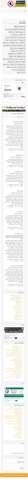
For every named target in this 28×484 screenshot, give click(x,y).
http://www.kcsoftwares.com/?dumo (15, 267)
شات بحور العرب (21, 37)
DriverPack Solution (18, 121)
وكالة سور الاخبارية (17, 372)
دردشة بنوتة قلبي (21, 64)
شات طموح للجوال (12, 53)
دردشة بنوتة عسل (13, 40)
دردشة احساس (18, 308)
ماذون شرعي (18, 428)
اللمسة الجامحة (18, 429)
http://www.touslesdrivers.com (17, 157)
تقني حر (19, 430)
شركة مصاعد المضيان (16, 426)
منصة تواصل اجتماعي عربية (15, 412)
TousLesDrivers (19, 155)
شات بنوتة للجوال (14, 42)
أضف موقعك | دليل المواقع (19, 29)
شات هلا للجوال (12, 56)
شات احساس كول (17, 316)
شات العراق (14, 37)
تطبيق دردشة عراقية (20, 61)
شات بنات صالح (18, 358)
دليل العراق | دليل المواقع (19, 26)
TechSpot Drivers (19, 171)
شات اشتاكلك (18, 365)
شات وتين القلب (17, 410)
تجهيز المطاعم (18, 413)
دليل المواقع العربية (21, 48)
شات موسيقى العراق (20, 31)
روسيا (19, 260)
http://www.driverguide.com (17, 192)
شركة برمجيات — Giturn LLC (15, 408)
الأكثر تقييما (7, 116)
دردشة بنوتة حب (14, 34)
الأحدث (19, 118)
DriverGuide (20, 191)
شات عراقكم (10, 67)
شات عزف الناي (11, 61)
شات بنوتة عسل (8, 29)
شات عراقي (13, 48)
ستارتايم (19, 432)
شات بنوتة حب (18, 311)
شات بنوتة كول (14, 50)
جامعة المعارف (18, 433)
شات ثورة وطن (18, 367)
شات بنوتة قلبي (21, 50)
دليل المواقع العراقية (17, 296)
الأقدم (22, 118)
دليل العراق (14, 45)
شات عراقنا (22, 67)
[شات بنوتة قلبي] (14, 110)
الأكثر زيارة (13, 116)
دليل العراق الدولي (7, 45)
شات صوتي (16, 67)
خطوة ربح (19, 437)
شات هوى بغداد (22, 59)
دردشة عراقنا (18, 318)
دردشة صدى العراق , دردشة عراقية (14, 371)
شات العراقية (6, 59)
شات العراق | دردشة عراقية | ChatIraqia (13, 368)
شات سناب (14, 69)
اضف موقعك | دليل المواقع (15, 360)
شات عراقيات (14, 64)
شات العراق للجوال (21, 56)
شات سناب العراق (21, 72)
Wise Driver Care (18, 233)
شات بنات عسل (18, 305)
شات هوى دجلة (22, 40)
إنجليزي (8, 166)
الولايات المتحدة (16, 150)
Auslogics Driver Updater (17, 265)
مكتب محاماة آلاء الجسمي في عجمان (13, 409)
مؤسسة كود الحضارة (17, 436)
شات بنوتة (8, 37)
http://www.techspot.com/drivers (16, 173)
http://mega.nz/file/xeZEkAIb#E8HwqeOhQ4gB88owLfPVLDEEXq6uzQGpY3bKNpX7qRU (14, 237)
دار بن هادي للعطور (17, 361)
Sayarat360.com (18, 435)
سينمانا (7, 40)
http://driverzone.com (18, 213)
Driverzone (20, 211)
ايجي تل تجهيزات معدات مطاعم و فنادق (13, 416)
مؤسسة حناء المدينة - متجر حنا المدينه (13, 415)
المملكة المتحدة (17, 206)
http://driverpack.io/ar (18, 123)
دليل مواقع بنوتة (18, 301)
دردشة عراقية (12, 31)
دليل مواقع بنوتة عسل (16, 348)
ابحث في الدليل (20, 461)
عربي (9, 150)
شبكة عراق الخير (17, 364)
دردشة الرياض (22, 42)
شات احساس (22, 34)
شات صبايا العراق (21, 53)
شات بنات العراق (13, 59)
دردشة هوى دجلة (21, 69)
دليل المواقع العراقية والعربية (15, 298)
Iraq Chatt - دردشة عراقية (16, 370)
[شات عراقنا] (14, 107)
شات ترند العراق (21, 45)
